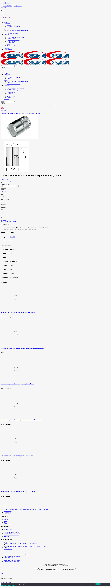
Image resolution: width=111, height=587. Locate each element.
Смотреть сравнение (6, 582)
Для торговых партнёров (13, 40)
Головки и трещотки (25, 113)
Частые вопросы (11, 45)
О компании (7, 23)
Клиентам (6, 34)
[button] (1, 315)
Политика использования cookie (12, 533)
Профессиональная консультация (15, 37)
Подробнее (3, 220)
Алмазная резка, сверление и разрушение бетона (16, 554)
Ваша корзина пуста (6, 9)
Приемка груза (10, 42)
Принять (98, 584)
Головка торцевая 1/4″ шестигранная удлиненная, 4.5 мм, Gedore (22, 348)
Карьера (9, 27)
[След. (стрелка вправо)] (2, 576)
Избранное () (6, 17)
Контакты (6, 48)
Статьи (8, 44)
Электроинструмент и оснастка (12, 561)
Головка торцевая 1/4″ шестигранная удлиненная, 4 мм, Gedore (21, 420)
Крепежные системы (9, 557)
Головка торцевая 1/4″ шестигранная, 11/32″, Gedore (18, 491)
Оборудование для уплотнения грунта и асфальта (16, 558)
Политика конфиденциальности (12, 532)
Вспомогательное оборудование (12, 556)
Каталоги (9, 46)
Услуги (5, 29)
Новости (9, 25)
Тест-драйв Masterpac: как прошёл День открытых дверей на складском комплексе (25, 546)
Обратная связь (7, 513)
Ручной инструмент (14, 113)
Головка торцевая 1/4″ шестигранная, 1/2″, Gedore (17, 455)
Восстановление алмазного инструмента (17, 30)
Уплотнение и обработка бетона (12, 560)
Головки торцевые (35, 113)
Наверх (2, 573)
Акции (8, 36)
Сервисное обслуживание (13, 33)
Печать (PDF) (4, 179)
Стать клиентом (11, 41)
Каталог (6, 22)
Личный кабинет (8, 49)
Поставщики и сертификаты (14, 26)
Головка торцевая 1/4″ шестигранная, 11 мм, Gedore (18, 312)
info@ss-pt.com (6, 3)
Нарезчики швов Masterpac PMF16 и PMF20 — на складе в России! (21, 543)
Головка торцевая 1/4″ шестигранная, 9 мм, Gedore (17, 384)
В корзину (3, 187)
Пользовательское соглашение (11, 535)
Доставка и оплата (11, 38)
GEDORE (3, 191)
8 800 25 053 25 (7, 511)
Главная (3, 113)
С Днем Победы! (8, 549)
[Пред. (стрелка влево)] (1, 576)
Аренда (8, 31)
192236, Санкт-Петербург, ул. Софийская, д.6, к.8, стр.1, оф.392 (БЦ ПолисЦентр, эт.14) (26, 509)
